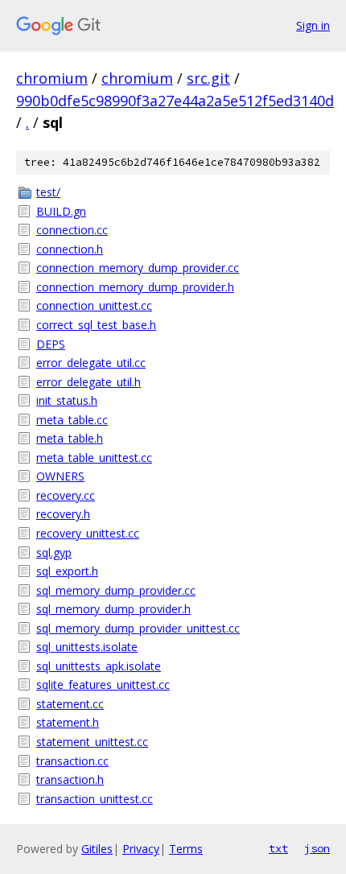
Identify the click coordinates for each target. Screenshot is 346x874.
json (317, 848)
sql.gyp (54, 552)
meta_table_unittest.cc (94, 457)
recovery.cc (65, 495)
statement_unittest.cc (92, 741)
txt (278, 848)
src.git (208, 78)
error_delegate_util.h (88, 382)
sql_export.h (67, 571)
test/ (48, 192)
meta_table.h (69, 438)
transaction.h (70, 779)
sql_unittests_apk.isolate (98, 666)
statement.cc (70, 703)
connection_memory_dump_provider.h (135, 287)
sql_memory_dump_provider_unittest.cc (138, 628)
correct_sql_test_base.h (96, 324)
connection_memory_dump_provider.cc (137, 267)
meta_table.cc (72, 419)
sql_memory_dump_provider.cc (116, 590)
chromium (52, 78)
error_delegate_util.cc (91, 362)
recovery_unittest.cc (87, 533)
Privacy (140, 848)
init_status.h (66, 400)
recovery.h (63, 514)
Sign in (313, 25)
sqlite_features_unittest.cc (103, 684)
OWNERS (60, 476)
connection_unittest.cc (94, 305)
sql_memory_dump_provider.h (113, 608)
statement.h (67, 722)
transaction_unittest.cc (94, 798)
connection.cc (72, 229)
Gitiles (97, 848)
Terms (186, 848)
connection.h (69, 249)
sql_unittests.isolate (87, 646)
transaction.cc (72, 761)
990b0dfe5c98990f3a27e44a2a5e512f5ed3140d (175, 100)
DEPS (50, 344)
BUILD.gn (61, 211)
